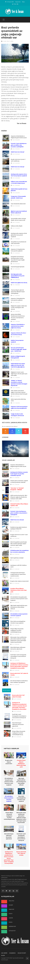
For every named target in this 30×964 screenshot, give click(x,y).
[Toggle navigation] (3, 19)
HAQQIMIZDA (12, 953)
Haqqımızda (17, 1)
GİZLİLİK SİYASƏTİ (22, 953)
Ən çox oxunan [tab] (6, 690)
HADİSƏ (11, 918)
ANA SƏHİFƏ (4, 953)
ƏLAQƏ (3, 955)
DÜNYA (10, 913)
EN (17, 4)
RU (15, 4)
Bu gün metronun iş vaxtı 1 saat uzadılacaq (15, 455)
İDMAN (10, 922)
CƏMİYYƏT (11, 909)
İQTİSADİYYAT (12, 930)
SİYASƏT (11, 905)
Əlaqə (23, 1)
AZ (13, 4)
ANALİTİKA (11, 900)
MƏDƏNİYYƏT (12, 926)
